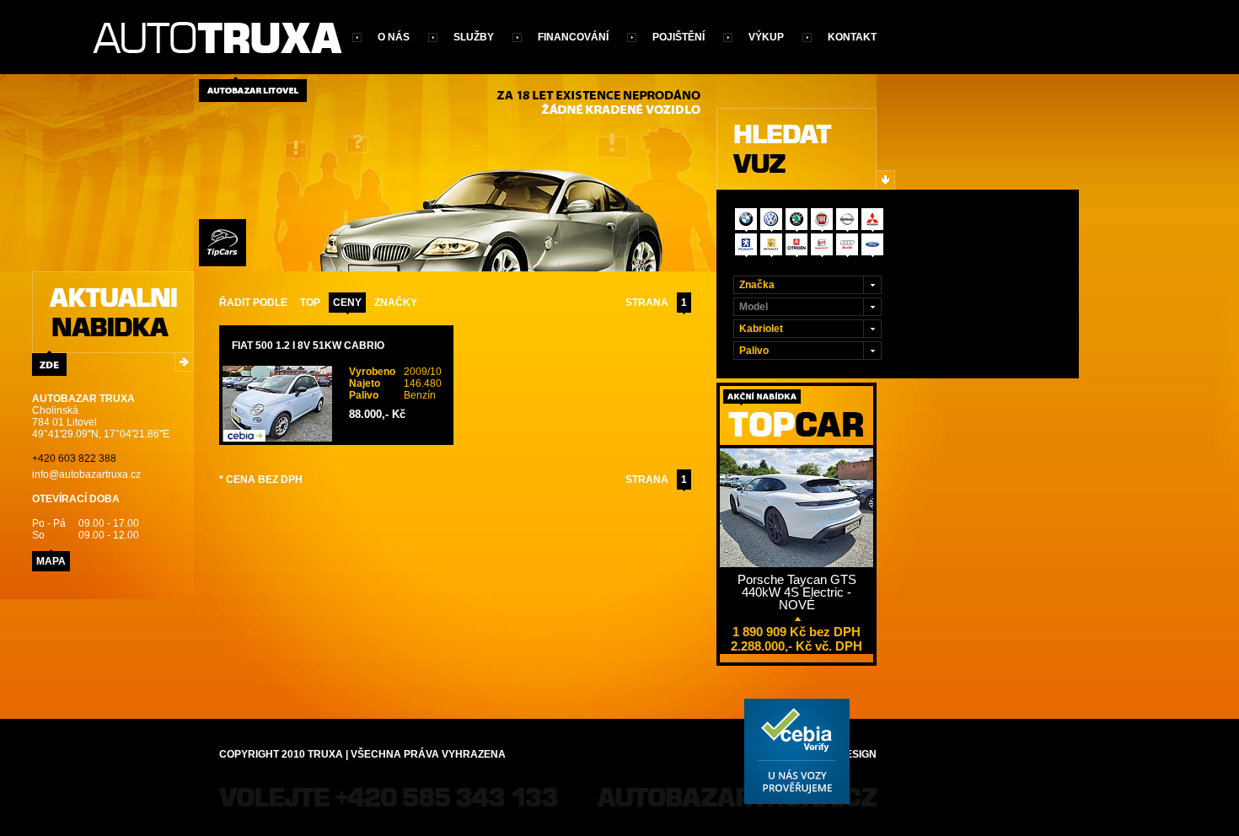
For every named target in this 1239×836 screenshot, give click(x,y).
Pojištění (678, 37)
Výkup (766, 37)
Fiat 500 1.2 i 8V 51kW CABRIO (308, 345)
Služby (473, 37)
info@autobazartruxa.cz (86, 474)
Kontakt (852, 37)
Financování (573, 37)
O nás (394, 37)
